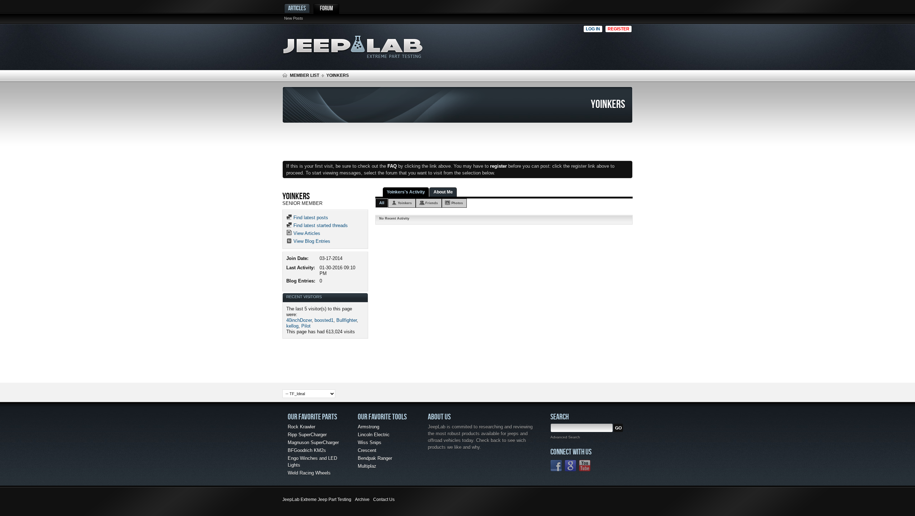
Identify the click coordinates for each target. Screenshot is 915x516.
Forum (326, 8)
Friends (431, 203)
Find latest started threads (320, 225)
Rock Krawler (301, 426)
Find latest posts (310, 217)
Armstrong (368, 426)
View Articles (306, 233)
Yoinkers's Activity (406, 192)
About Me (443, 192)
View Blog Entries (311, 241)
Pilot (306, 326)
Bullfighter (346, 320)
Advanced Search (565, 437)
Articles (297, 8)
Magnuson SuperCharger (313, 442)
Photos (457, 203)
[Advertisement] (507, 45)
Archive (362, 499)
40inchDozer (299, 320)
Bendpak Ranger (375, 458)
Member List (304, 75)
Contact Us (384, 499)
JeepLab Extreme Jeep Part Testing (316, 499)
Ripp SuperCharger (307, 434)
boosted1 (324, 320)
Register (618, 28)
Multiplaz (367, 466)
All (381, 203)
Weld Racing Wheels (309, 473)
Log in (593, 28)
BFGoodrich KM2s (307, 450)
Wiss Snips (369, 442)
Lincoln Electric (374, 434)
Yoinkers (405, 203)
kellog (292, 326)
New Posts (293, 18)
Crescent (367, 450)
